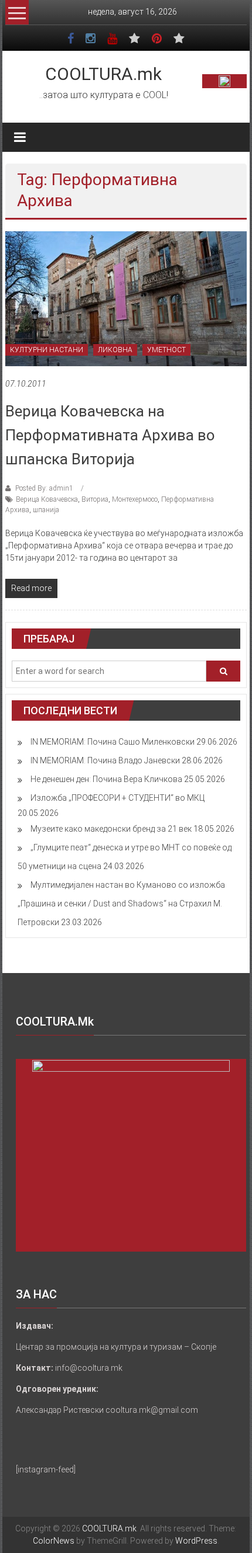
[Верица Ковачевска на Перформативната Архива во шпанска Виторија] (126, 298)
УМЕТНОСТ (166, 350)
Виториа (94, 499)
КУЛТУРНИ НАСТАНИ (46, 350)
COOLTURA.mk (103, 74)
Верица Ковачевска (47, 499)
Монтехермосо (135, 499)
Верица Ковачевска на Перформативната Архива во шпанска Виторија (110, 435)
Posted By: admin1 (44, 488)
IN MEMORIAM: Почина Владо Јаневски (105, 760)
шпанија (46, 510)
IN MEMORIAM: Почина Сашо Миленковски (112, 741)
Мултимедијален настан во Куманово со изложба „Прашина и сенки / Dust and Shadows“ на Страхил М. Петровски (121, 903)
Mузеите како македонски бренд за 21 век (111, 828)
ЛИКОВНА (115, 350)
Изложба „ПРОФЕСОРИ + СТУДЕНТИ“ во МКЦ (117, 797)
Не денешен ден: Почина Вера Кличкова (106, 779)
